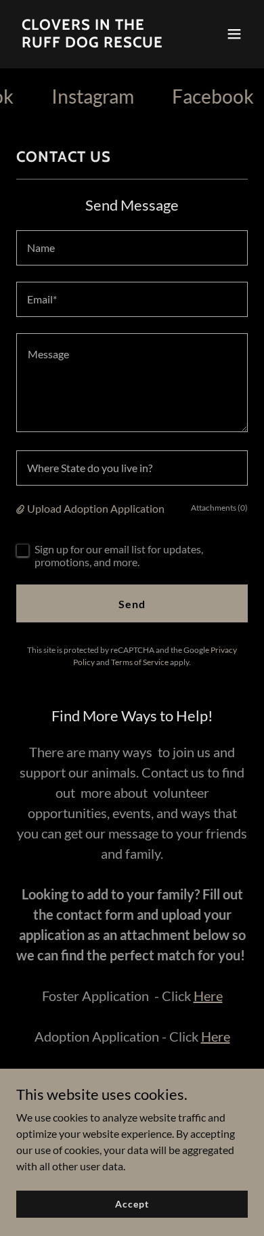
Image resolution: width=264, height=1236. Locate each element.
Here (208, 995)
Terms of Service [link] (140, 662)
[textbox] (132, 247)
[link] (97, 43)
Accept (131, 1204)
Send (132, 603)
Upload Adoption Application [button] (95, 508)
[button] (234, 33)
